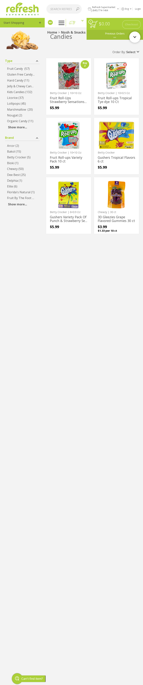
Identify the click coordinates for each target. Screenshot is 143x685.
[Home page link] (22, 9)
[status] (94, 24)
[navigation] (22, 22)
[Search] (77, 9)
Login (138, 8)
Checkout (131, 24)
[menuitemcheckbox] (22, 68)
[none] (68, 86)
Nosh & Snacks (73, 32)
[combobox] (64, 9)
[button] (103, 8)
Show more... (17, 127)
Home (52, 32)
